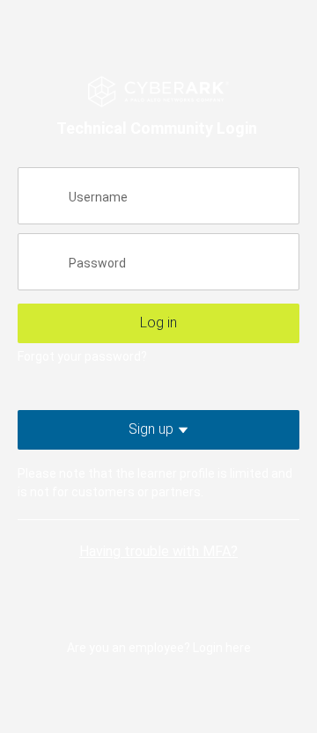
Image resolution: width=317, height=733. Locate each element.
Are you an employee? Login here (159, 648)
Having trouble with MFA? (158, 551)
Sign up (181, 428)
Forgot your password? (82, 356)
